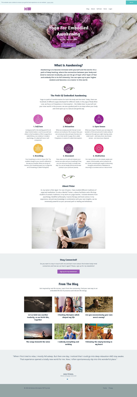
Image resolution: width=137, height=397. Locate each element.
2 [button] (67, 379)
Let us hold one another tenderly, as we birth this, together (38, 317)
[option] (68, 364)
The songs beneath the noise (38, 342)
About (93, 9)
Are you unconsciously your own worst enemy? (98, 316)
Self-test (99, 9)
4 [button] (71, 379)
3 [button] (69, 379)
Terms (105, 388)
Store (105, 9)
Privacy (111, 388)
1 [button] (65, 379)
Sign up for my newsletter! (68, 271)
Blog (87, 9)
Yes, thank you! (68, 45)
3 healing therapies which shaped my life (68, 316)
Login (110, 9)
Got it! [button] (131, 2)
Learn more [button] (50, 2)
